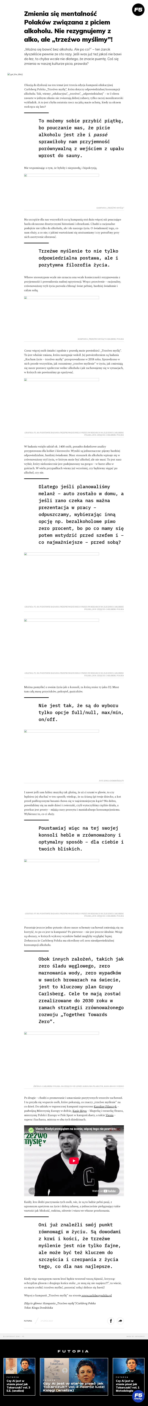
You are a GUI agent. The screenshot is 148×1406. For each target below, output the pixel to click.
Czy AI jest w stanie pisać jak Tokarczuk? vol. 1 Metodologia (127, 1385)
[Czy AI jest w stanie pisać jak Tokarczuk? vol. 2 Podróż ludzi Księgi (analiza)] (74, 1375)
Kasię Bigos (80, 1111)
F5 (23, 1336)
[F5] (138, 9)
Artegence (140, 1336)
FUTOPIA (28, 1321)
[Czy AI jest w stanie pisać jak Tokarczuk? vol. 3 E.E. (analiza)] (19, 1366)
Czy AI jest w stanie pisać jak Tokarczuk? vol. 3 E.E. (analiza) (18, 1385)
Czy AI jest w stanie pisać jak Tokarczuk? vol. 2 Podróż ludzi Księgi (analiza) (73, 1387)
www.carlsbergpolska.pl (96, 1295)
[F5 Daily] (138, 1396)
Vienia (109, 1115)
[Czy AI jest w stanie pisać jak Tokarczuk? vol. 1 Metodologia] (128, 1366)
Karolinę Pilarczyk (105, 1106)
